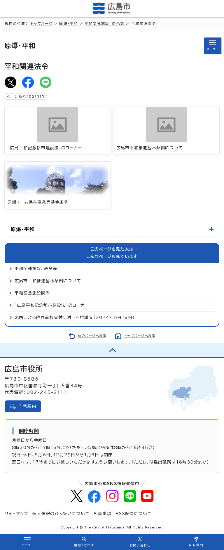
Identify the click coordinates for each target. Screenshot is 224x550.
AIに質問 (196, 545)
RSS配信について (134, 514)
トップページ (42, 24)
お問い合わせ (140, 545)
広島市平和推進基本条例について (149, 148)
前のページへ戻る (92, 335)
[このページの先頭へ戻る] (112, 350)
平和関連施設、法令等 (105, 24)
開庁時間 (29, 430)
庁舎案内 (27, 406)
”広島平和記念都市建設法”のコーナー (45, 148)
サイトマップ (16, 514)
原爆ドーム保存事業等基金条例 (38, 202)
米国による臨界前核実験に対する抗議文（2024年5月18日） (75, 317)
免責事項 (102, 514)
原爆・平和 (68, 24)
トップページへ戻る (139, 335)
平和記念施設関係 (32, 293)
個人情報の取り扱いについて (61, 514)
